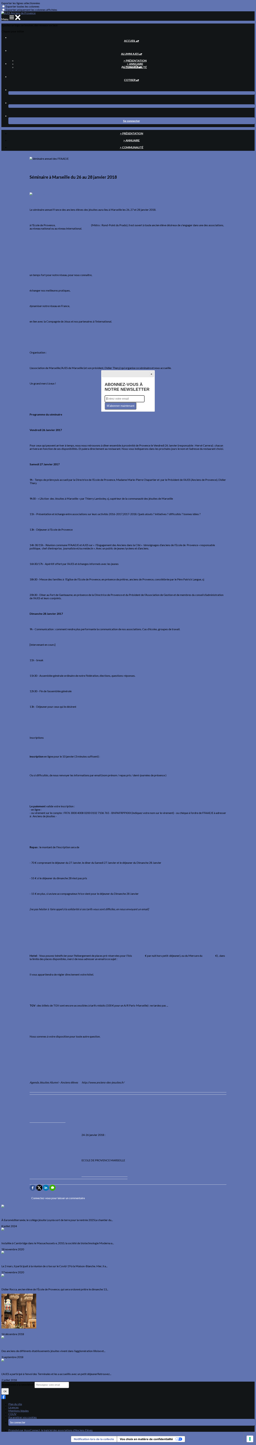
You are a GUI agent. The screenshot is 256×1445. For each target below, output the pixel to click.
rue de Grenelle (74, 816)
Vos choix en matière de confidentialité (146, 1439)
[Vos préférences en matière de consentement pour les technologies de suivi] (250, 1439)
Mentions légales (18, 1410)
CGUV (12, 1414)
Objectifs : (36, 259)
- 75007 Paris (92, 816)
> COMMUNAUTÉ (131, 147)
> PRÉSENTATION (135, 60)
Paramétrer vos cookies (22, 1417)
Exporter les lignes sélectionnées (20, 3)
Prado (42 (138, 955)
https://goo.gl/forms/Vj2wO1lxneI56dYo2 (55, 759)
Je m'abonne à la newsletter (17, 1384)
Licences (13, 1407)
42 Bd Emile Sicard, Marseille (73, 225)
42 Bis (61, 816)
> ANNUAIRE (135, 63)
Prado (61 (209, 955)
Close (151, 374)
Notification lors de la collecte (94, 1439)
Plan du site (15, 1404)
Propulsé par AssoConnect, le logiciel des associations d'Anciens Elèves (50, 1430)
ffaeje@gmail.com (129, 959)
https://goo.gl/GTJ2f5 (55, 809)
